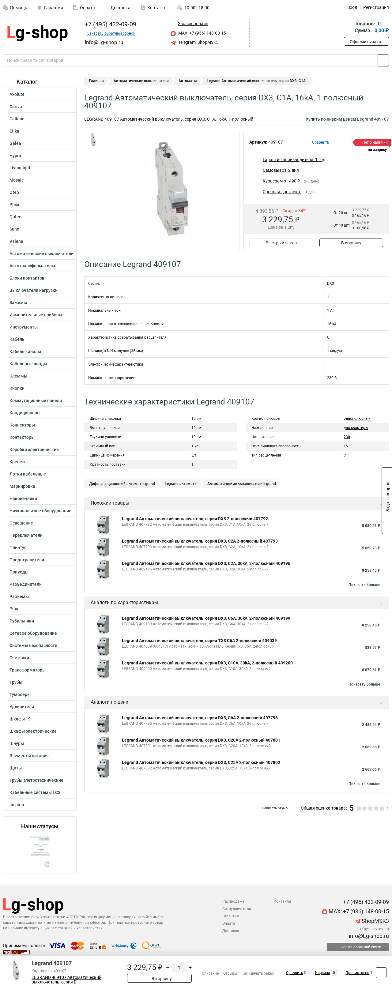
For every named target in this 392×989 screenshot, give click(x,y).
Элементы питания (29, 755)
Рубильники (21, 621)
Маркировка (22, 486)
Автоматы (188, 81)
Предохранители (26, 559)
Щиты (15, 767)
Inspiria (16, 804)
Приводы (18, 572)
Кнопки (16, 388)
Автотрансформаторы (32, 265)
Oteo (14, 192)
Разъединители (25, 584)
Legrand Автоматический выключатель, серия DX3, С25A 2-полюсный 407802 (201, 762)
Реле (14, 608)
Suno (14, 229)
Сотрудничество (236, 909)
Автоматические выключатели (41, 253)
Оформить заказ (366, 41)
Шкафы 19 (20, 718)
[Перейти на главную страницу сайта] (37, 33)
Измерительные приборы (35, 314)
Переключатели (26, 535)
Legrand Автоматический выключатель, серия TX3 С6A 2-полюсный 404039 (199, 640)
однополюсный (357, 418)
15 (346, 446)
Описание (210, 973)
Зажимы (18, 302)
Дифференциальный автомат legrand (122, 484)
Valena (16, 241)
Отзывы (230, 973)
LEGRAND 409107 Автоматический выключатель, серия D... (66, 979)
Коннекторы (22, 425)
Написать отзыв (275, 808)
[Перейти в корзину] (348, 27)
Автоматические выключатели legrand (241, 484)
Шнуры (16, 743)
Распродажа (233, 901)
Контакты (157, 7)
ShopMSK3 (374, 921)
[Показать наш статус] (40, 852)
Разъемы (19, 596)
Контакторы (22, 437)
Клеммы (18, 376)
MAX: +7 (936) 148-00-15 (201, 33)
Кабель (16, 339)
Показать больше (364, 585)
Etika (14, 131)
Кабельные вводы (28, 363)
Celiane (16, 118)
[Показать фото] (93, 140)
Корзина (322, 973)
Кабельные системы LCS (34, 792)
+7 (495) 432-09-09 (109, 24)
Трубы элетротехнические (36, 780)
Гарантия (53, 7)
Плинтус (17, 547)
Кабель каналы (25, 351)
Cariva (15, 106)
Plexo (15, 204)
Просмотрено (357, 973)
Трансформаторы (27, 669)
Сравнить (294, 973)
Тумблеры (20, 694)
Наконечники (23, 498)
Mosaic (16, 180)
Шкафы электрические (33, 731)
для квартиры (356, 428)
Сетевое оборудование (33, 633)
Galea (15, 143)
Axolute (16, 94)
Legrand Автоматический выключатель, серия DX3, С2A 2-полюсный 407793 (200, 541)
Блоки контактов (26, 278)
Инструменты (23, 327)
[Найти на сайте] (383, 60)
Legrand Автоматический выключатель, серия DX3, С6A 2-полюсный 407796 (200, 717)
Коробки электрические (34, 449)
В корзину (351, 242)
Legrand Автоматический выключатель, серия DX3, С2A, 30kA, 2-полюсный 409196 (206, 563)
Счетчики (19, 657)
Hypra (15, 155)
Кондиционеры (24, 412)
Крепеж (17, 461)
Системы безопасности (33, 645)
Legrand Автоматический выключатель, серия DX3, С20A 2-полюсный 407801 (201, 740)
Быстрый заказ (281, 242)
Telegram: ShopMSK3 (198, 42)
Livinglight (19, 167)
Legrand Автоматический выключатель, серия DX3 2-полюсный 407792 (195, 518)
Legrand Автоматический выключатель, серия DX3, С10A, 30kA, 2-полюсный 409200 (207, 662)
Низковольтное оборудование (40, 510)
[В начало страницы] (381, 972)
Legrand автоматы (181, 484)
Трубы (15, 682)
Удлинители (21, 706)
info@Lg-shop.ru (368, 936)
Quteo (15, 216)
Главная (96, 81)
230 (347, 437)
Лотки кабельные (27, 474)
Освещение (21, 523)
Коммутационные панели (35, 400)
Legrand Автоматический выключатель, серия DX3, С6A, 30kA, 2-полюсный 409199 (206, 618)
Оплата (87, 7)
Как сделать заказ (258, 973)
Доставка (120, 7)
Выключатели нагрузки (33, 290)
